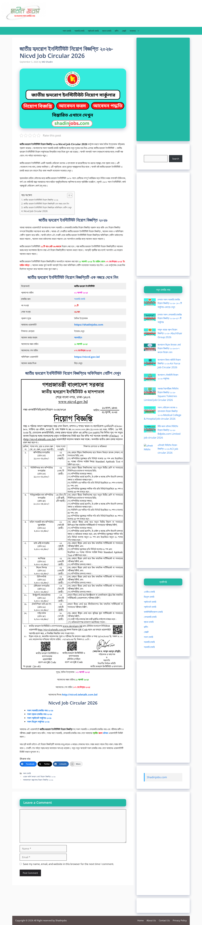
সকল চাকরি (67, 30)
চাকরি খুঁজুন (148, 153)
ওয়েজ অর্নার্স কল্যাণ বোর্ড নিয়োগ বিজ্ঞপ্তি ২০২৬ (39, 776)
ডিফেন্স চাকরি (149, 596)
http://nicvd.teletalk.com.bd (79, 694)
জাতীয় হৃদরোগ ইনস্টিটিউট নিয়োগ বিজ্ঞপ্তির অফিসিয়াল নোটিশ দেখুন (48, 207)
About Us (151, 920)
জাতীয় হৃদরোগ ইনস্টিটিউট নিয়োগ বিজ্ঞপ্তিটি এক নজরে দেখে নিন (46, 203)
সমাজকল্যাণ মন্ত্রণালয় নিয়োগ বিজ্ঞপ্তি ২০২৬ (38, 779)
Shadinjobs (61, 920)
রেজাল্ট (124, 30)
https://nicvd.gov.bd (87, 356)
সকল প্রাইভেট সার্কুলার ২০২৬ (39, 718)
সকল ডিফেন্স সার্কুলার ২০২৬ (38, 721)
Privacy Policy (180, 920)
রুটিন (116, 30)
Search (175, 158)
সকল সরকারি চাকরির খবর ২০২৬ (40, 710)
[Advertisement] (163, 89)
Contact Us (164, 920)
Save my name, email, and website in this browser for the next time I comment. (68, 864)
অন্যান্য (133, 30)
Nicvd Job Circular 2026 (36, 211)
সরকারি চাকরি (79, 30)
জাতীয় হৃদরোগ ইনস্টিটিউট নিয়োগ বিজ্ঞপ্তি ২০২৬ (41, 199)
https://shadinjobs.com (88, 324)
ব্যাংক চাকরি (106, 30)
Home (140, 920)
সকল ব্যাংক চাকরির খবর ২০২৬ (39, 714)
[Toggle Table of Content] (68, 195)
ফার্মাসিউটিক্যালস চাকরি (153, 612)
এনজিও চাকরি (149, 591)
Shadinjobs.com (157, 777)
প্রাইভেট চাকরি (93, 30)
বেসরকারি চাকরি (150, 617)
